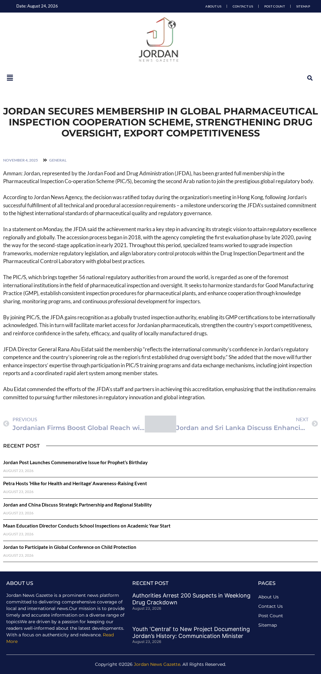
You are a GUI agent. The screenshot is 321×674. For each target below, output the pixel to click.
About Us (213, 6)
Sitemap (303, 6)
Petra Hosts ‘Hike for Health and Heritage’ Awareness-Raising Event (75, 483)
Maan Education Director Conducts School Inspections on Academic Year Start (87, 525)
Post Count (274, 6)
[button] (310, 78)
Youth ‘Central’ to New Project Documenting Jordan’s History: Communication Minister (191, 632)
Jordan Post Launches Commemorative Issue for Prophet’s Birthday (75, 462)
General (57, 160)
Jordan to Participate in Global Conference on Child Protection (69, 547)
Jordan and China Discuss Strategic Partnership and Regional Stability (77, 504)
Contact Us (243, 6)
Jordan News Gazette (157, 664)
